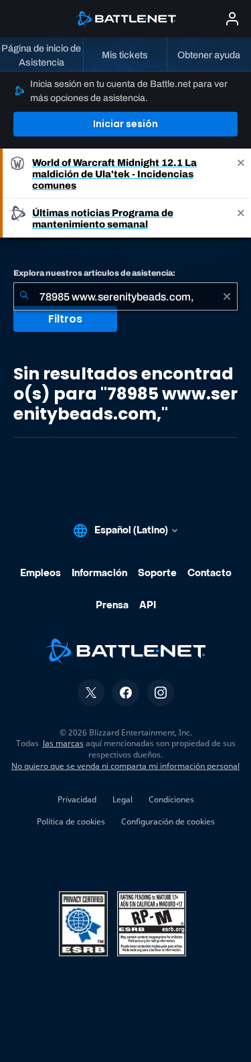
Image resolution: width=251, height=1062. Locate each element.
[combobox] (125, 296)
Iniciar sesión (125, 123)
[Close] (241, 174)
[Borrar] (227, 296)
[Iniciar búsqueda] (24, 296)
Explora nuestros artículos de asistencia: (94, 273)
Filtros (65, 319)
